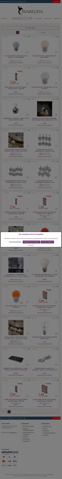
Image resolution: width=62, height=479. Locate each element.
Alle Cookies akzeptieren (47, 242)
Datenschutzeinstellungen (15, 242)
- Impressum (31, 245)
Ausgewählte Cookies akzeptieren (31, 242)
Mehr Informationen (53, 238)
